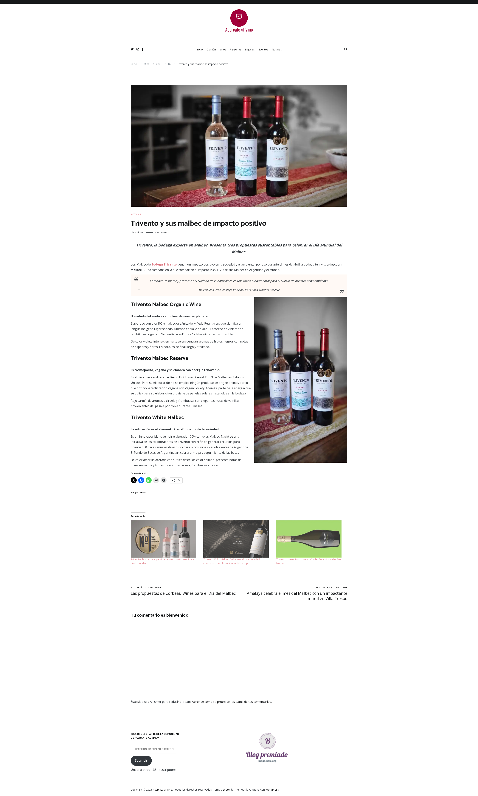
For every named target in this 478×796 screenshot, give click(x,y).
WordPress (272, 789)
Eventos (263, 49)
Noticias (277, 49)
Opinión (211, 49)
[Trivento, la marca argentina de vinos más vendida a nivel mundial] (165, 539)
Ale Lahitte (137, 232)
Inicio (199, 49)
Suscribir (141, 760)
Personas (235, 49)
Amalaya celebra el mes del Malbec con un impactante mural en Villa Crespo (297, 593)
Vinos (223, 49)
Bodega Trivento (164, 264)
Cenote (225, 789)
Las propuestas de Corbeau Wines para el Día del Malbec (183, 591)
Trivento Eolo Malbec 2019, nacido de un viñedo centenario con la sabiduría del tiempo (232, 561)
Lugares (250, 49)
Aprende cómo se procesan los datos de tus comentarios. (232, 702)
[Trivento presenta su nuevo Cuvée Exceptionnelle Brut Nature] (310, 539)
